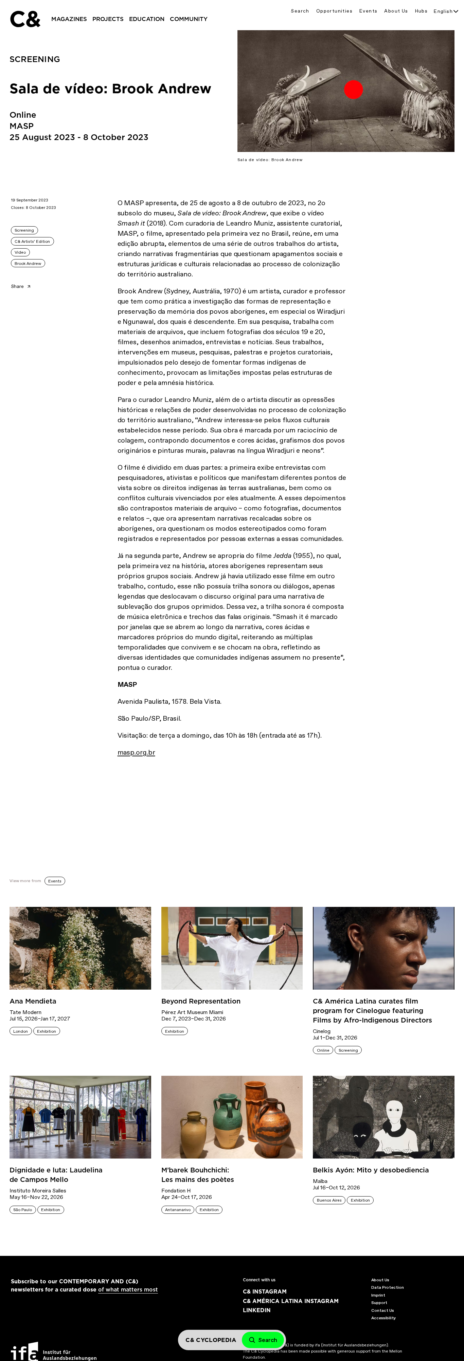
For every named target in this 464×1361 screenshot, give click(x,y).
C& (24, 19)
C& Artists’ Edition (32, 241)
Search (300, 11)
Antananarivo (178, 1209)
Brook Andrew (28, 263)
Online (323, 1050)
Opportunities (334, 11)
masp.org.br (136, 752)
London (20, 1031)
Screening (24, 230)
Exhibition (46, 1031)
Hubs (421, 11)
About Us (396, 11)
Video (20, 252)
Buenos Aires (329, 1200)
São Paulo (22, 1209)
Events (368, 11)
